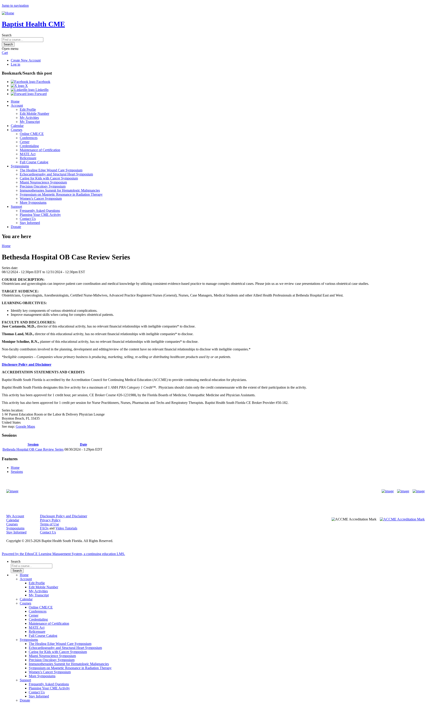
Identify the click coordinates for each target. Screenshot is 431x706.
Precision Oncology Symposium (43, 186)
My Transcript (30, 122)
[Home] (8, 13)
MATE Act (27, 154)
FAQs (44, 528)
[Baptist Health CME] (12, 491)
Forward (40, 94)
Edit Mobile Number (34, 113)
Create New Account (26, 60)
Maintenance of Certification (40, 150)
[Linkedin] (419, 491)
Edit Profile (28, 109)
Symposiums (20, 166)
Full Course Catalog (34, 162)
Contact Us (28, 219)
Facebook (42, 82)
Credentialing (29, 146)
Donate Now (201, 491)
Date (83, 444)
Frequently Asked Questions (40, 210)
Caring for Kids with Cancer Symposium (49, 178)
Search (6, 35)
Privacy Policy (50, 520)
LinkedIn (41, 90)
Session (33, 444)
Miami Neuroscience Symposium (43, 182)
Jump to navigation (15, 5)
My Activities (29, 118)
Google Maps (25, 426)
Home (15, 101)
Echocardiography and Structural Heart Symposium (56, 174)
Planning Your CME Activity (40, 215)
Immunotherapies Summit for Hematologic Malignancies (60, 190)
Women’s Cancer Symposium (41, 198)
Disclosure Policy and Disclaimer (26, 364)
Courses (16, 130)
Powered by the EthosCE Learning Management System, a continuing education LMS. (63, 554)
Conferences (28, 138)
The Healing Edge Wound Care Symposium (51, 170)
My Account (15, 516)
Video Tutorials (66, 528)
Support (16, 206)
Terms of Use (49, 524)
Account (17, 105)
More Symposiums (33, 202)
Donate (16, 227)
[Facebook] (388, 491)
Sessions (17, 472)
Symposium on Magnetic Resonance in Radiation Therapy (61, 194)
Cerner (24, 142)
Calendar (17, 126)
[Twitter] (403, 491)
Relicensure (28, 158)
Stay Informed (30, 223)
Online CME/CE (32, 134)
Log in (15, 64)
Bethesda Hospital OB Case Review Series (33, 449)
